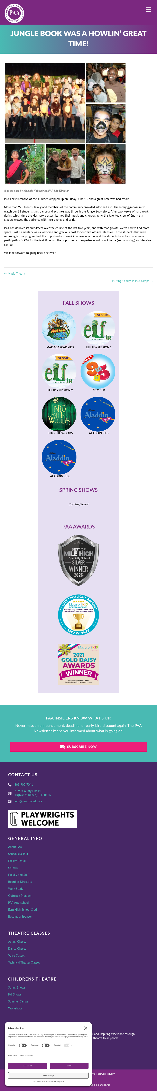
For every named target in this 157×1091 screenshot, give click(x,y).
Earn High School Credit (23, 909)
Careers (13, 868)
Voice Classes (16, 955)
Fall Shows (14, 994)
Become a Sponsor (20, 916)
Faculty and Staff (18, 875)
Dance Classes (17, 948)
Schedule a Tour (18, 854)
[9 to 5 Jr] (98, 373)
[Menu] (148, 10)
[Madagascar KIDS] (59, 330)
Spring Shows (16, 987)
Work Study (15, 889)
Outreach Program (19, 895)
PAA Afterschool (18, 902)
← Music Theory (14, 273)
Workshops (15, 1008)
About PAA (15, 847)
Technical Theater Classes (24, 962)
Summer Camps (18, 1001)
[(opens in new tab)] (78, 560)
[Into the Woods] (59, 416)
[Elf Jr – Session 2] (59, 373)
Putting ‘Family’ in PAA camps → (132, 281)
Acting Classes (17, 941)
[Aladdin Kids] (98, 416)
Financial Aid (103, 1085)
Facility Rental (17, 861)
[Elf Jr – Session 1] (98, 330)
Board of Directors (20, 882)
